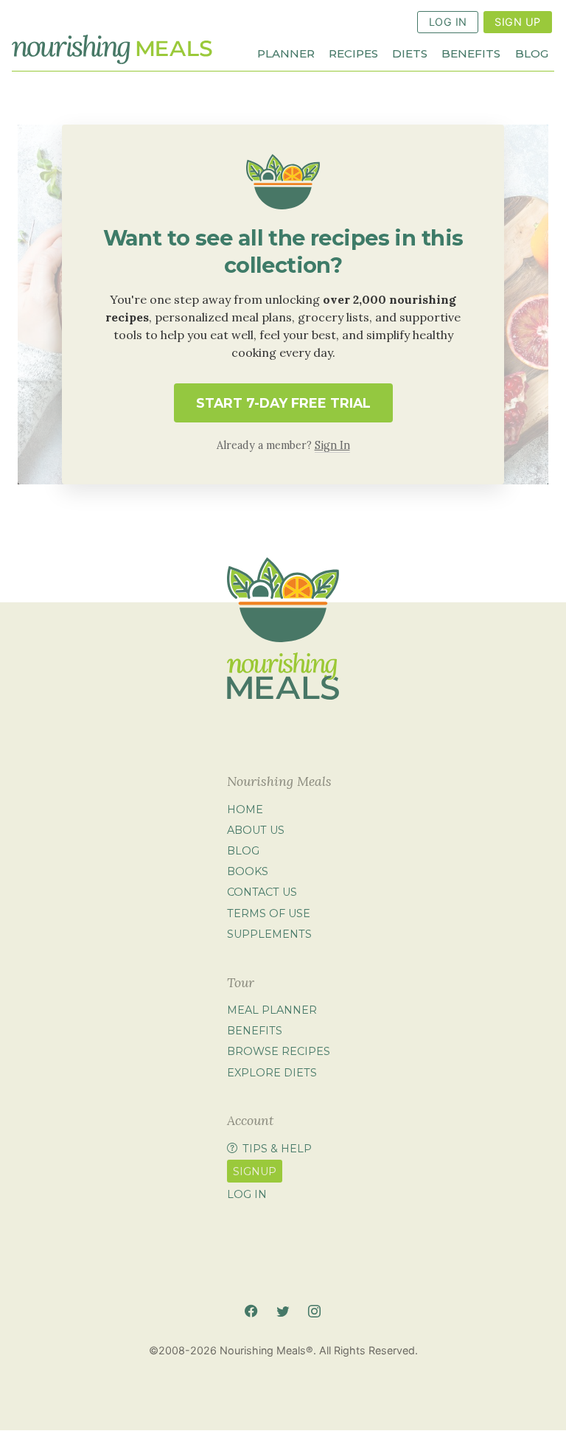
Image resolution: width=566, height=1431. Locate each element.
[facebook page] (251, 1312)
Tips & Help (277, 1148)
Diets (409, 53)
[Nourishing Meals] (112, 49)
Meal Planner (272, 1010)
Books (247, 871)
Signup (254, 1171)
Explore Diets (272, 1072)
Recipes (353, 53)
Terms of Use (268, 913)
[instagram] (314, 1312)
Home (245, 809)
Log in (247, 1194)
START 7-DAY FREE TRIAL (283, 403)
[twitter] (282, 1312)
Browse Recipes (278, 1052)
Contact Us (262, 892)
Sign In (332, 445)
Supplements (269, 934)
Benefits (470, 53)
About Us (255, 830)
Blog (531, 53)
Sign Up (517, 21)
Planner (286, 53)
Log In (448, 21)
